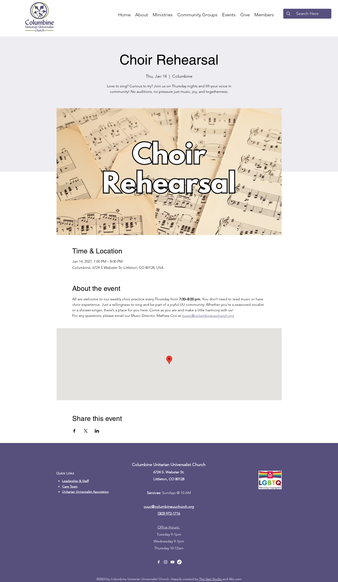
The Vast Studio (211, 579)
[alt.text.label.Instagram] (165, 562)
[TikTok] (179, 562)
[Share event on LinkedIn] (97, 431)
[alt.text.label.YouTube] (172, 562)
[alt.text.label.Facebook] (158, 562)
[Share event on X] (85, 431)
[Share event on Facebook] (74, 431)
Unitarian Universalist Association (85, 492)
